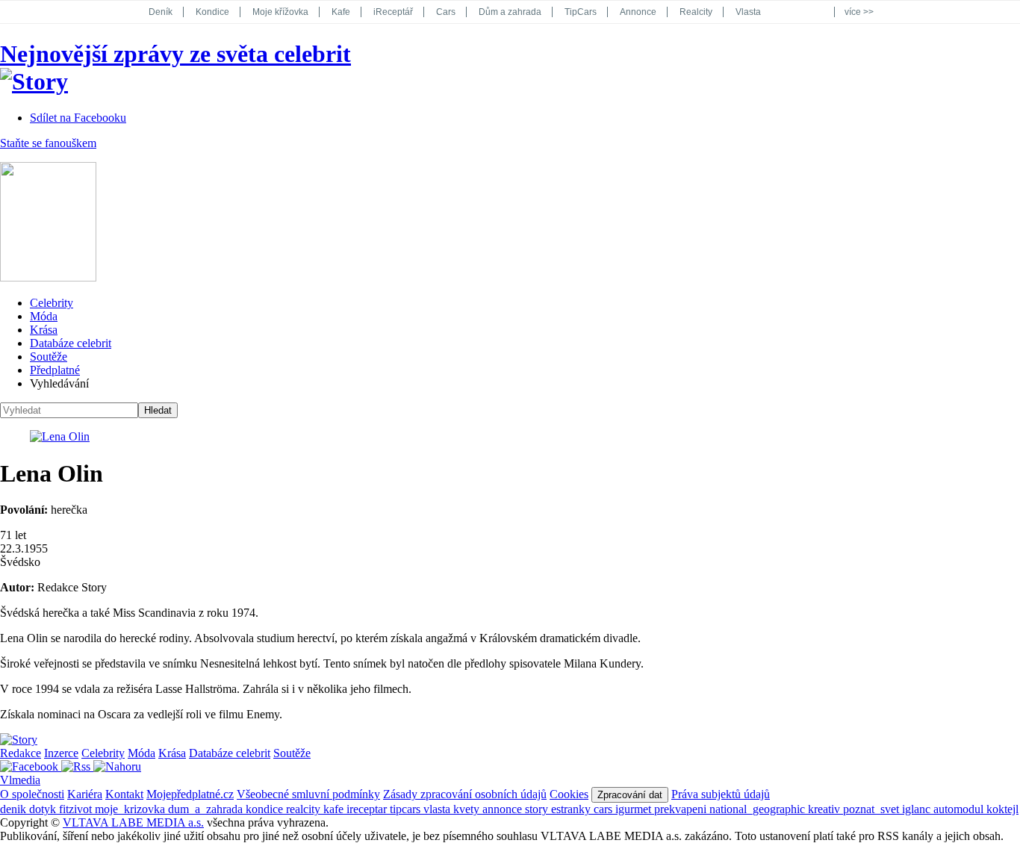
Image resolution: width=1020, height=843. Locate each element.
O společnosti (32, 794)
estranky (572, 809)
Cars (445, 12)
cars (604, 809)
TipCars (581, 12)
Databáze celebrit (70, 343)
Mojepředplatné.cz (190, 794)
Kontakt (124, 794)
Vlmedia (20, 780)
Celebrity (51, 302)
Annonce (638, 12)
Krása (43, 329)
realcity (304, 809)
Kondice (212, 12)
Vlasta (748, 12)
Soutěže (48, 356)
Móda (43, 316)
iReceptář (393, 12)
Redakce (20, 753)
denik (14, 809)
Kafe (341, 12)
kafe (334, 809)
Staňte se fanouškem (48, 143)
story (538, 809)
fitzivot (77, 809)
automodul (959, 809)
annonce (503, 809)
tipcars (406, 809)
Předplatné (55, 370)
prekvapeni (681, 809)
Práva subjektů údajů (720, 794)
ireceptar (368, 809)
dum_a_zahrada (207, 809)
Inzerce (61, 753)
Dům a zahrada (510, 12)
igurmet (634, 809)
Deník (160, 12)
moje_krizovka (131, 809)
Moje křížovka (280, 12)
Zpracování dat (629, 794)
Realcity (696, 12)
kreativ (825, 809)
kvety (467, 809)
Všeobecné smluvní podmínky (308, 794)
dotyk (44, 809)
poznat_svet (872, 809)
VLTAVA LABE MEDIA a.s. (133, 822)
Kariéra (84, 794)
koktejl (1002, 809)
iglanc (917, 809)
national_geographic (758, 809)
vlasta (438, 809)
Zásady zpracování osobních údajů (465, 794)
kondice (266, 809)
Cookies (569, 794)
